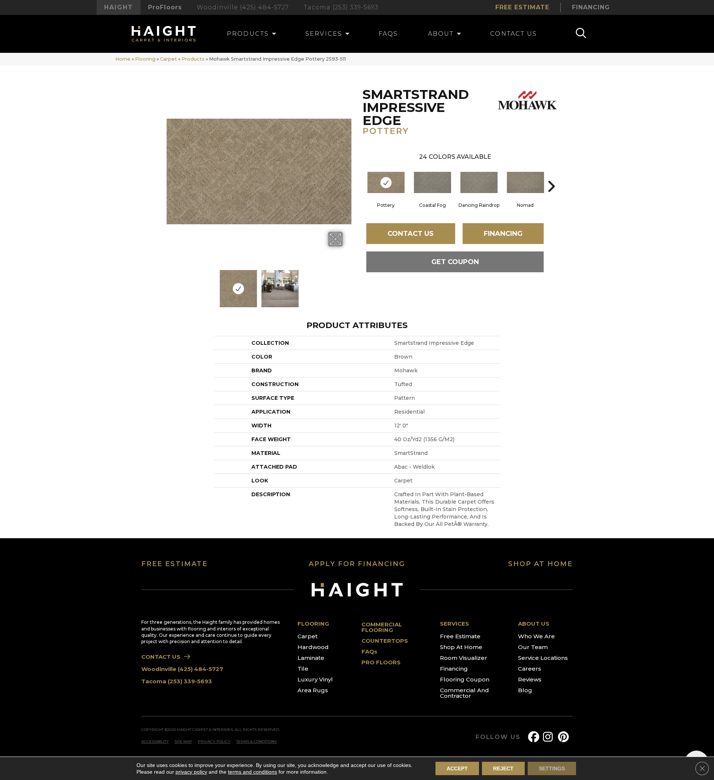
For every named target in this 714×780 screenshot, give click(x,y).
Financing (503, 233)
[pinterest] (565, 737)
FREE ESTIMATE (174, 564)
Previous (170, 285)
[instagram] (550, 737)
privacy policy (191, 772)
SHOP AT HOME (540, 564)
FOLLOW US (498, 737)
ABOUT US (533, 623)
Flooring (145, 59)
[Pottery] (386, 182)
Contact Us (410, 233)
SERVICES (454, 623)
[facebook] (535, 737)
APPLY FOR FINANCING (357, 564)
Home (123, 59)
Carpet (168, 59)
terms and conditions (252, 772)
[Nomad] (525, 182)
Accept (457, 768)
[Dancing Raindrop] (479, 182)
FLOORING (313, 623)
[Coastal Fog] (432, 182)
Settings (552, 768)
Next (347, 285)
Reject (503, 768)
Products (193, 59)
